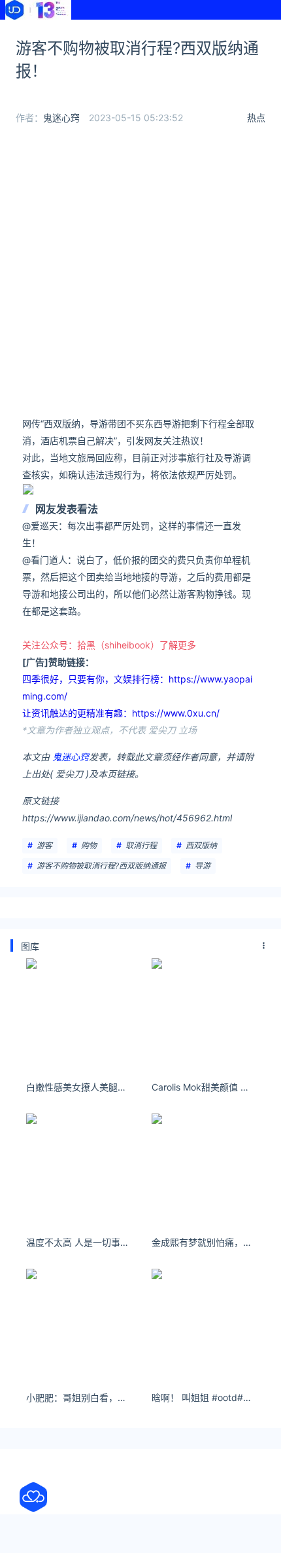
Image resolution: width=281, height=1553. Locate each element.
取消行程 (141, 845)
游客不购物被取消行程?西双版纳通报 (101, 865)
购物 (89, 845)
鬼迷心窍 (61, 117)
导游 (202, 865)
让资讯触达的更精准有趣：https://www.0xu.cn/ (121, 713)
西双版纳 (201, 845)
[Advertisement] (140, 274)
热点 (256, 117)
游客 (44, 845)
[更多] (264, 945)
